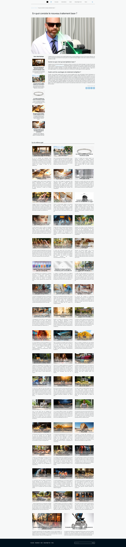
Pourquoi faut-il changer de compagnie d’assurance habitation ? (63, 385)
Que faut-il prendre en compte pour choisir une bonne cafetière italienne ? (63, 500)
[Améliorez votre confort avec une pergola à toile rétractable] (84, 312)
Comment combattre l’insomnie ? (61, 407)
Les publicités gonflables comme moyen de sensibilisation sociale (84, 339)
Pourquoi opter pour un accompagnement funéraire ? (63, 454)
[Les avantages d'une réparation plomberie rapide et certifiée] (63, 289)
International (63, 1)
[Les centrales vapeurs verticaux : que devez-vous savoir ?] (84, 450)
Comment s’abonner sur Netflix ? (61, 361)
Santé (70, 1)
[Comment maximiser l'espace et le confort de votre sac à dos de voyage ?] (84, 197)
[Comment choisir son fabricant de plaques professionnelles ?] (84, 358)
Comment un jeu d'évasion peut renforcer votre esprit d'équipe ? (63, 224)
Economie (56, 1)
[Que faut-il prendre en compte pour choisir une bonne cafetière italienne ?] (63, 496)
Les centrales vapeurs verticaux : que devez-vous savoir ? (84, 454)
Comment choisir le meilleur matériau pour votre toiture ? (38, 84)
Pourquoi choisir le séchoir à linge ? (41, 407)
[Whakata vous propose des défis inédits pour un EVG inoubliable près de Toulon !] (41, 243)
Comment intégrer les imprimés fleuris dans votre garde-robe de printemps (63, 247)
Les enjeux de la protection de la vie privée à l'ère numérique (63, 339)
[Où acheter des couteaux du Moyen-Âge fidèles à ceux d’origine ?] (84, 289)
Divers (86, 1)
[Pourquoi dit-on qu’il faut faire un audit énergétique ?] (63, 473)
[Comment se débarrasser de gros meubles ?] (41, 450)
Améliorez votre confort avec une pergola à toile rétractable (84, 316)
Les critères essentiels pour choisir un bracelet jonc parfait (39, 99)
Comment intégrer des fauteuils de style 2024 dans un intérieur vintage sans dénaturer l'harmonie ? (42, 362)
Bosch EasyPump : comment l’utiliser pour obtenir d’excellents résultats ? (41, 500)
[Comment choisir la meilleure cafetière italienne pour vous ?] (84, 496)
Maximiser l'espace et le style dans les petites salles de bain (84, 178)
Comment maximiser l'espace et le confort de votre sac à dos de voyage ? (84, 201)
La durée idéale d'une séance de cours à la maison (63, 316)
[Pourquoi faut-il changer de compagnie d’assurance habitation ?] (63, 381)
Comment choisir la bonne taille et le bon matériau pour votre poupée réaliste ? (41, 224)
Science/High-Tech (78, 1)
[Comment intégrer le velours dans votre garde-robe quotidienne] (41, 289)
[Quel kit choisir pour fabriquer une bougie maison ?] (84, 243)
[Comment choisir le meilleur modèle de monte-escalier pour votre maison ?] (63, 197)
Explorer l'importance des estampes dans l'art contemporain (41, 270)
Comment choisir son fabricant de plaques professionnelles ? (84, 362)
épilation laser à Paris (60, 65)
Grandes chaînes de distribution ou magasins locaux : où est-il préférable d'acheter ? (47, 528)
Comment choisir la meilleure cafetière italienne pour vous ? (84, 500)
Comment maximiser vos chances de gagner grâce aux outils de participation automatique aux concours (84, 271)
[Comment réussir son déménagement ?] (63, 427)
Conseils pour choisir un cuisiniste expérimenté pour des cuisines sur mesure (42, 316)
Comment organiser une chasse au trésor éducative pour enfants (84, 224)
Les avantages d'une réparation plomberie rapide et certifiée (63, 293)
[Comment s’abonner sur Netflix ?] (63, 358)
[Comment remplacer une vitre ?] (41, 381)
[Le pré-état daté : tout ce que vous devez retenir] (84, 427)
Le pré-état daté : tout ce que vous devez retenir (84, 431)
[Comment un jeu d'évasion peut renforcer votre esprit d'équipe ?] (63, 220)
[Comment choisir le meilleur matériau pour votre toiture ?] (38, 78)
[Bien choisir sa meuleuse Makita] (41, 473)
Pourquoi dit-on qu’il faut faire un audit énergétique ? (63, 477)
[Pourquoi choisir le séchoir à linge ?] (41, 404)
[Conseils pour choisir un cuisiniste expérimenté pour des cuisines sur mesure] (41, 312)
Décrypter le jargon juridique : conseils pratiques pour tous (38, 114)
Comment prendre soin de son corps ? (84, 407)
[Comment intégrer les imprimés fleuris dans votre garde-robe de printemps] (63, 243)
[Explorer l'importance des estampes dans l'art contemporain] (41, 266)
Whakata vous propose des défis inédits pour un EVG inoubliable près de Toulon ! (41, 247)
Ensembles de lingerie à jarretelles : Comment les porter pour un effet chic (63, 270)
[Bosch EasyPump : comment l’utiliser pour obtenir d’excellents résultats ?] (41, 496)
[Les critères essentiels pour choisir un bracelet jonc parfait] (38, 93)
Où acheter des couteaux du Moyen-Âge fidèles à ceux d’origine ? (84, 293)
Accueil (32, 7)
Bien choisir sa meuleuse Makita (40, 476)
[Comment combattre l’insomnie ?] (63, 404)
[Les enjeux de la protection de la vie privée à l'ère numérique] (63, 335)
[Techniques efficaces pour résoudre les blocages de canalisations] (38, 124)
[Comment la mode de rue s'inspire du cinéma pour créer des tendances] (41, 335)
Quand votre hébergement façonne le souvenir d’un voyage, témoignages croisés (38, 68)
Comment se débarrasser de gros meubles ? (41, 454)
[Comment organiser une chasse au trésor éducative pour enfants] (84, 220)
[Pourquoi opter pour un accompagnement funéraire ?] (63, 450)
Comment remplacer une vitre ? (40, 384)
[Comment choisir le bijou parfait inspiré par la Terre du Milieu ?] (41, 197)
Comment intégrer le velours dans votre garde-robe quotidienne (42, 293)
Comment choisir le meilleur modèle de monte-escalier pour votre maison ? (63, 201)
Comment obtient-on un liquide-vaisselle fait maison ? (84, 385)
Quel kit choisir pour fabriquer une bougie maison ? (84, 247)
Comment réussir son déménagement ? (63, 431)
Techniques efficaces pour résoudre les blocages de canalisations (38, 131)
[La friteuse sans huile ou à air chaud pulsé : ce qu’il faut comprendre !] (41, 427)
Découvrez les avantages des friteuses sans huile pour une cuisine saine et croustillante (84, 477)
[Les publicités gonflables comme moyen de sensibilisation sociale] (84, 335)
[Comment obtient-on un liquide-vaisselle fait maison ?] (84, 381)
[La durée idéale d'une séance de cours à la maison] (63, 312)
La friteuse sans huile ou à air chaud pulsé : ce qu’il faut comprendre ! (42, 431)
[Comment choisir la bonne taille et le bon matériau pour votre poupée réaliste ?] (41, 220)
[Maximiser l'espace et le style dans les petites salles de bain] (84, 174)
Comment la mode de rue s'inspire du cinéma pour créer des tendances (41, 339)
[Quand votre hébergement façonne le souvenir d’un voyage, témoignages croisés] (38, 62)
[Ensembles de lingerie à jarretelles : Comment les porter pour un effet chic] (63, 266)
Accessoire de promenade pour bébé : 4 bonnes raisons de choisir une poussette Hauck (79, 528)
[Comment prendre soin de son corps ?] (84, 404)
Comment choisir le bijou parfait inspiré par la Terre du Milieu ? (42, 201)
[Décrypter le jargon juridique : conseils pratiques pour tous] (38, 108)
